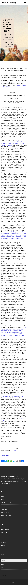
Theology (4, 542)
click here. (14, 450)
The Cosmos (5, 506)
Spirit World (5, 536)
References (8, 35)
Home (4, 34)
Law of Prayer (5, 529)
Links (3, 545)
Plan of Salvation (6, 515)
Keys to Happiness (6, 532)
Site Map (4, 571)
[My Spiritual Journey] (9, 2)
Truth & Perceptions (7, 502)
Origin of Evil (5, 512)
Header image (5, 455)
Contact (4, 567)
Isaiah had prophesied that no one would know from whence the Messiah (12, 143)
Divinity (4, 539)
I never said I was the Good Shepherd (12, 396)
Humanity (4, 509)
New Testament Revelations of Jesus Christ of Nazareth (8, 39)
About (9, 34)
